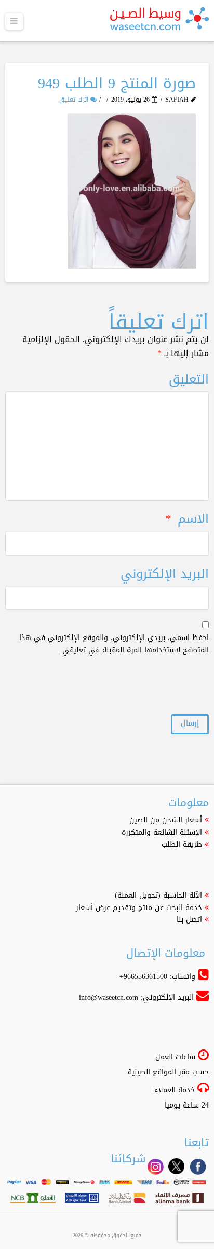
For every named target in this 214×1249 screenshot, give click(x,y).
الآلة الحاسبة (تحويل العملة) (158, 895)
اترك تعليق (74, 99)
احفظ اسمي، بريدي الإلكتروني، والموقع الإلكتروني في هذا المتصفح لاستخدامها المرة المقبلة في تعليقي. (113, 644)
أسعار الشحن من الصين (165, 820)
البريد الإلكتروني (164, 574)
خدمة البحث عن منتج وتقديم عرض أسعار (139, 908)
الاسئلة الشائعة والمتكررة (162, 833)
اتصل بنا (189, 920)
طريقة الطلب (182, 844)
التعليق (188, 379)
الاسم (186, 519)
